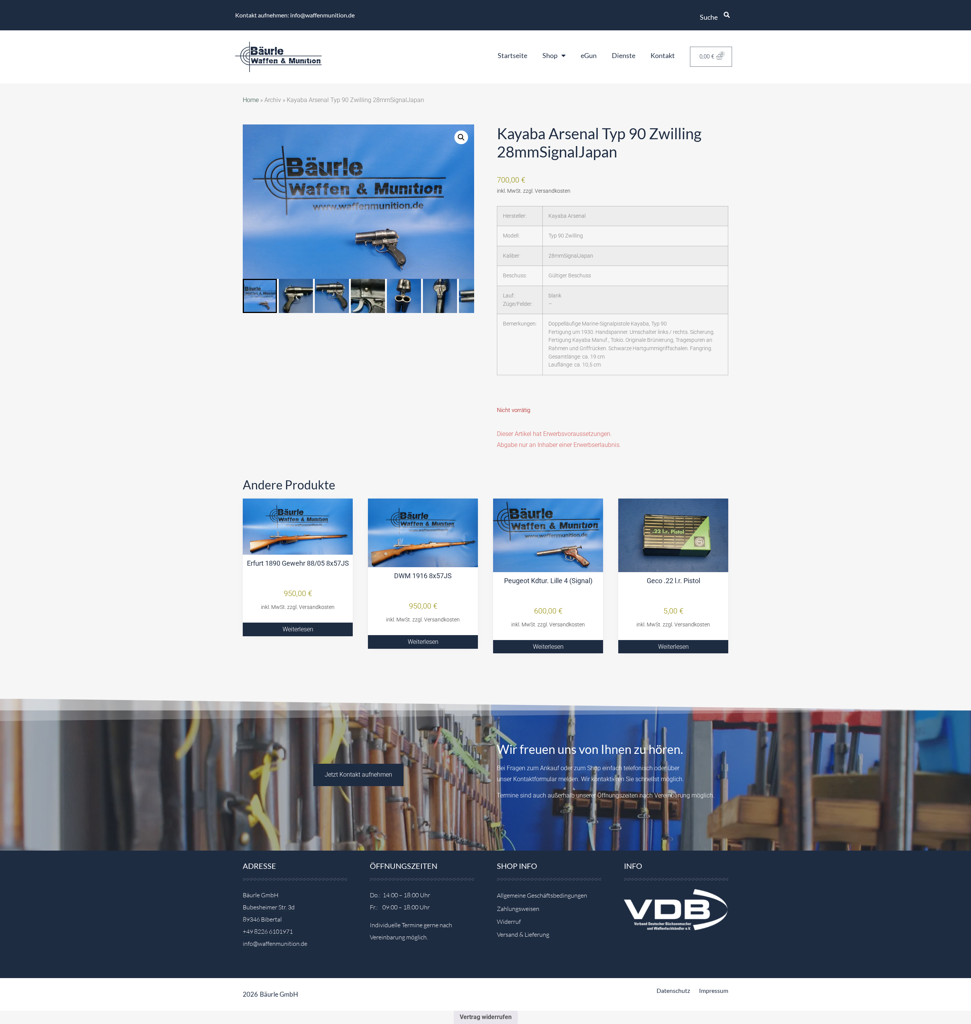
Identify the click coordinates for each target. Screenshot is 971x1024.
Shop (550, 55)
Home (251, 100)
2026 (250, 994)
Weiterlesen (298, 629)
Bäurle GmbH (279, 994)
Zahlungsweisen (518, 908)
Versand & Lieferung (523, 934)
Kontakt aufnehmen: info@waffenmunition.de (295, 15)
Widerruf (509, 921)
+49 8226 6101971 (268, 931)
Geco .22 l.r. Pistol (673, 581)
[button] (461, 137)
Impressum (713, 990)
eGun (589, 55)
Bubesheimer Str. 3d (269, 907)
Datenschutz (673, 990)
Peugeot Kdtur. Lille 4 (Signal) (548, 581)
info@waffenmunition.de (275, 943)
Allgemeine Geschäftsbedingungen (542, 895)
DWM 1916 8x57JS (423, 576)
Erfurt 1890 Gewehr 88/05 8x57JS (298, 563)
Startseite (512, 55)
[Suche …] (727, 15)
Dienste (623, 55)
